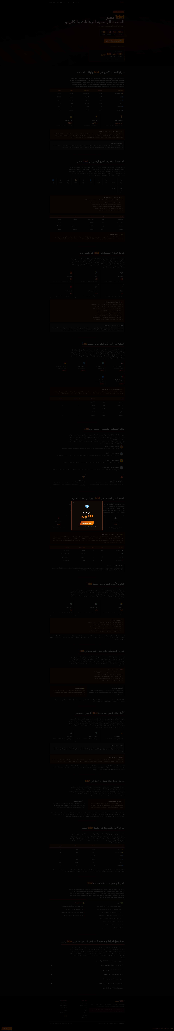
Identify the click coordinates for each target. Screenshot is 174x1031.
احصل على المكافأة (87, 523)
